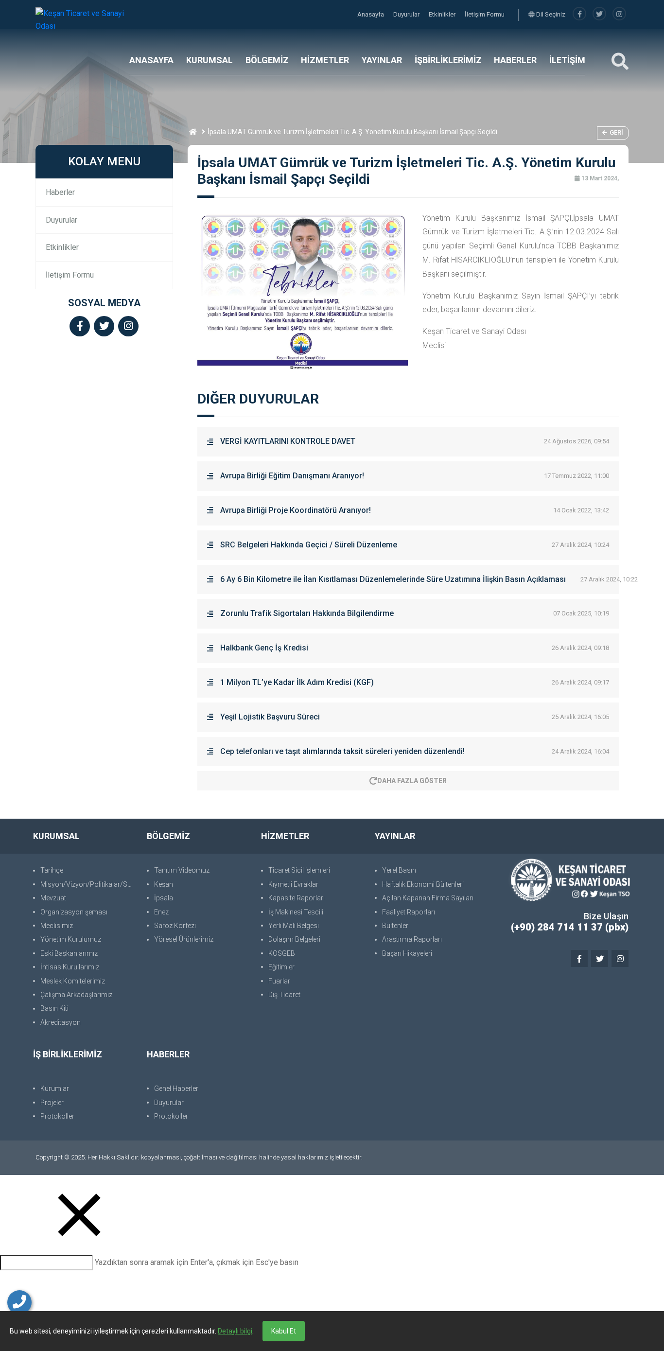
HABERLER (515, 60)
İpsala (163, 898)
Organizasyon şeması (73, 912)
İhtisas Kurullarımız (69, 967)
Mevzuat (53, 898)
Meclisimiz (56, 926)
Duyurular (407, 14)
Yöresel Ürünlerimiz (183, 939)
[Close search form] (79, 1215)
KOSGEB (281, 953)
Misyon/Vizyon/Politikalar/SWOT (88, 884)
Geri (616, 132)
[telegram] (599, 14)
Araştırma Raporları (412, 939)
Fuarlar (279, 981)
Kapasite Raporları (296, 898)
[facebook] (579, 14)
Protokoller (57, 1116)
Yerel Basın (399, 870)
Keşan (163, 884)
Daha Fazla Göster (412, 781)
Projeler (52, 1102)
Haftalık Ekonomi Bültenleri (423, 884)
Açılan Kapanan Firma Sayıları (427, 898)
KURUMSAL (209, 60)
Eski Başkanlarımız (69, 953)
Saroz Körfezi (175, 926)
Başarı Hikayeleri (407, 953)
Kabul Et (283, 1331)
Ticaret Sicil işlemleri (299, 870)
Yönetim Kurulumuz (70, 939)
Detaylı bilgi (235, 1331)
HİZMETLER (325, 60)
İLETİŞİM (567, 60)
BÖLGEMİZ (267, 60)
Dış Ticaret (284, 995)
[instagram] (619, 14)
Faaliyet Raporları (408, 912)
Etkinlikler (443, 14)
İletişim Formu (485, 14)
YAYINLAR (382, 60)
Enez (161, 912)
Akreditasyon (60, 1022)
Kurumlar (54, 1088)
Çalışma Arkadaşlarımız (76, 995)
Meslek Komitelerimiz (72, 981)
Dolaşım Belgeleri (294, 939)
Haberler (60, 192)
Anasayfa (371, 14)
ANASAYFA (151, 60)
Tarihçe (51, 870)
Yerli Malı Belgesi (293, 926)
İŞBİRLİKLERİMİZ (448, 60)
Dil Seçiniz (550, 14)
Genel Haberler (176, 1088)
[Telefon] (19, 1302)
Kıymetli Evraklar (293, 884)
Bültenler (395, 926)
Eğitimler (281, 967)
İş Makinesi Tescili (295, 912)
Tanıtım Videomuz (182, 870)
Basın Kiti (54, 1008)
